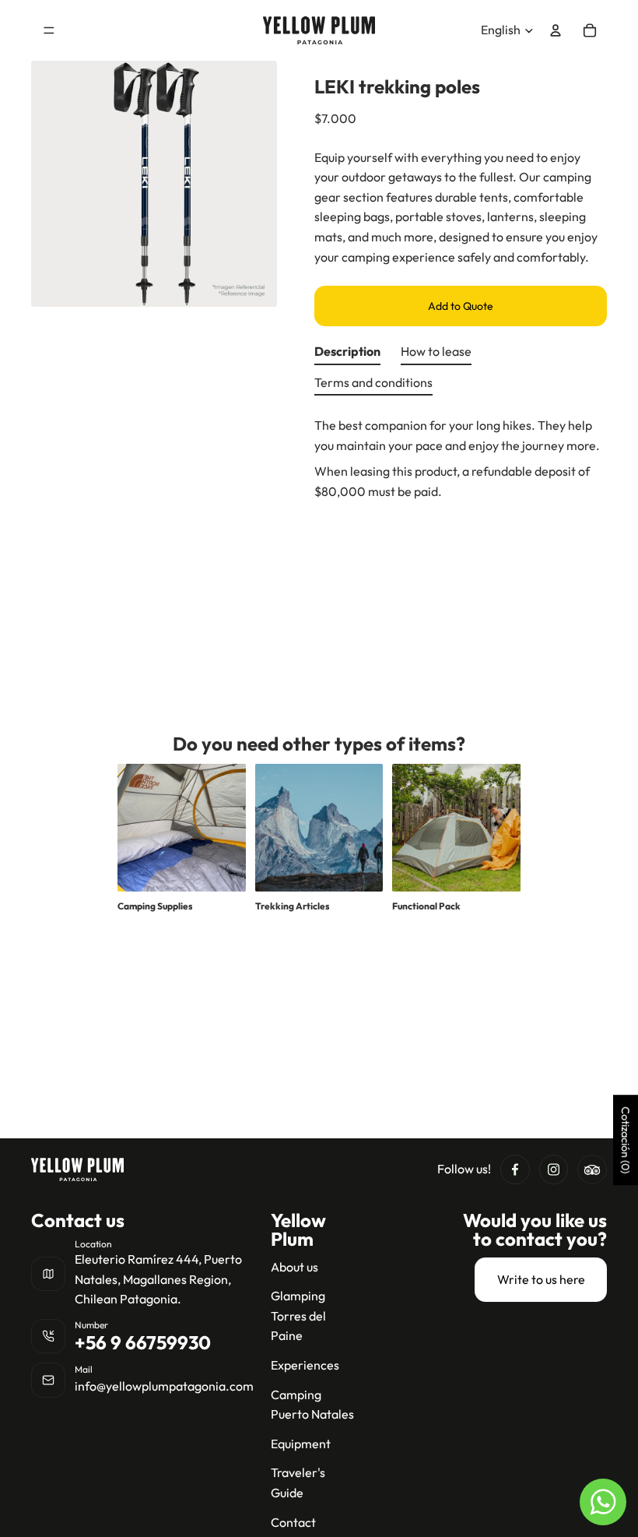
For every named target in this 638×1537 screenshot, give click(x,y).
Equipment (301, 1443)
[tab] (347, 355)
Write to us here (541, 1279)
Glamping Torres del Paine (298, 1315)
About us (294, 1267)
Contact (293, 1522)
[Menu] (49, 30)
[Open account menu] (555, 30)
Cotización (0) (626, 1139)
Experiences (305, 1365)
